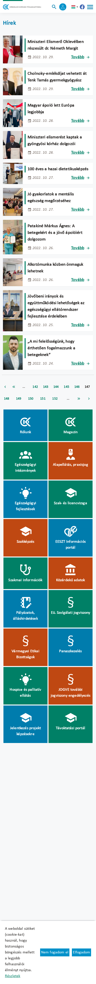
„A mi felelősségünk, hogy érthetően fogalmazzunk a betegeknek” (51, 348)
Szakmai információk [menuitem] (25, 580)
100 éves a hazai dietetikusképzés (58, 169)
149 (18, 399)
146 (77, 387)
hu (75, 7)
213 (79, 398)
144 (56, 387)
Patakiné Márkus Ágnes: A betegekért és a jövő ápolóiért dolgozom (55, 233)
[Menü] (90, 7)
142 (35, 387)
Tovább (77, 57)
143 (45, 387)
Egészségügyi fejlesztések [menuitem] (25, 506)
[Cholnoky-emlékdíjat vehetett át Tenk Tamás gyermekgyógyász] (13, 81)
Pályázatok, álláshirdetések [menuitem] (25, 616)
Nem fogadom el (54, 952)
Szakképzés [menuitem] (25, 542)
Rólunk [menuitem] (25, 432)
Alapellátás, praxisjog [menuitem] (70, 465)
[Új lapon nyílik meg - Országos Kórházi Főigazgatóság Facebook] (82, 7)
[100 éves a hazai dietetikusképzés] (13, 173)
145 (66, 387)
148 (6, 399)
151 (42, 399)
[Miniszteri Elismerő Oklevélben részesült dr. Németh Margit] (13, 49)
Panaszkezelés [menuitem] (70, 651)
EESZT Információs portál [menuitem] (70, 545)
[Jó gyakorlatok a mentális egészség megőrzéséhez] (13, 202)
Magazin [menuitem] (71, 432)
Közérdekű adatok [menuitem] (70, 580)
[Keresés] (54, 7)
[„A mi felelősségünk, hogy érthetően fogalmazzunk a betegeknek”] (13, 352)
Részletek (12, 976)
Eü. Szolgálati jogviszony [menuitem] (70, 613)
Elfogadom (81, 952)
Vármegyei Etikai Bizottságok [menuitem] (25, 654)
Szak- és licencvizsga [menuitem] (70, 503)
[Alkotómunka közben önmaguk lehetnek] (13, 272)
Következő (89, 398)
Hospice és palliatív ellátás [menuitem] (25, 693)
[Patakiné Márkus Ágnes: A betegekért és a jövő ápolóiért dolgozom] (13, 237)
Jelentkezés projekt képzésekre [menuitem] (25, 731)
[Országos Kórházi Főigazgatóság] (22, 6)
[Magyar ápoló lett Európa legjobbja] (13, 113)
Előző (5, 387)
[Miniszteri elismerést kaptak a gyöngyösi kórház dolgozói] (13, 145)
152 (54, 399)
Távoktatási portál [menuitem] (70, 728)
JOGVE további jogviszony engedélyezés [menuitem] (70, 693)
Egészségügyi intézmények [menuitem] (25, 468)
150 (30, 399)
